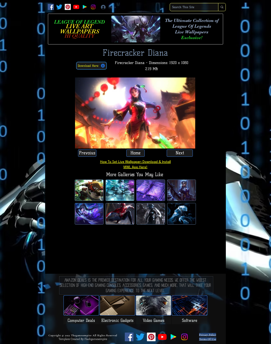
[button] (190, 144)
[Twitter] (59, 7)
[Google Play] (85, 7)
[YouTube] (76, 7)
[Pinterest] (68, 7)
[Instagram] (93, 7)
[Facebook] (51, 7)
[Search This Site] (221, 7)
